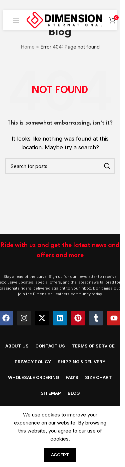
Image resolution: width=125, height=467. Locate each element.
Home (28, 47)
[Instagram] (24, 318)
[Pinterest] (78, 318)
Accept (60, 454)
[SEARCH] (107, 166)
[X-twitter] (42, 318)
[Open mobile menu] (16, 20)
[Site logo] (64, 19)
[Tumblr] (96, 318)
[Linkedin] (60, 318)
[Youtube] (114, 318)
